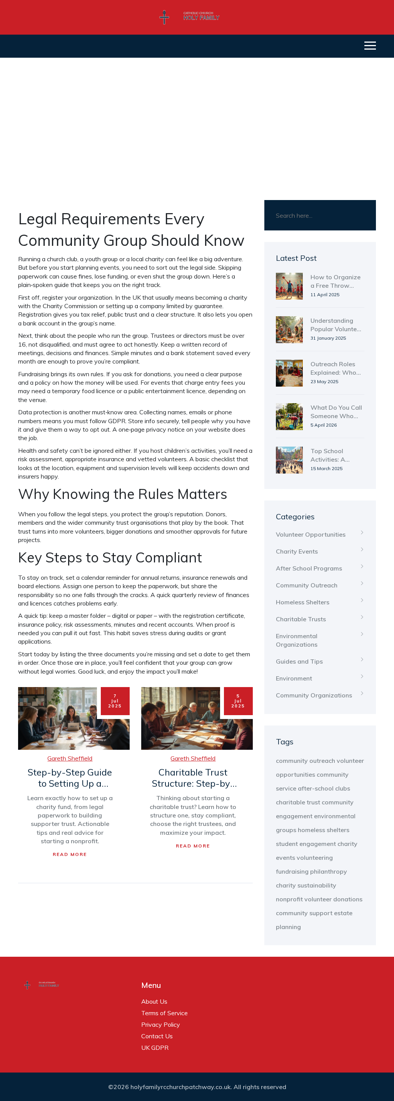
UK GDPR (155, 1047)
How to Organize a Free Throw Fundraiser (336, 281)
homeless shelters (323, 830)
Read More (70, 854)
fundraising (292, 871)
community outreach (305, 760)
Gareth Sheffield (69, 758)
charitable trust (298, 802)
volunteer (318, 899)
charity (286, 885)
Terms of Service (164, 1013)
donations (347, 899)
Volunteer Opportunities (311, 534)
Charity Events (297, 551)
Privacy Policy (160, 1024)
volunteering (315, 857)
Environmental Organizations (296, 640)
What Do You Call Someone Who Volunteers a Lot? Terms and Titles (336, 412)
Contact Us (157, 1036)
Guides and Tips (299, 661)
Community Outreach (306, 585)
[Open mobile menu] (370, 46)
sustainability (316, 885)
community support (304, 913)
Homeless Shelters (302, 602)
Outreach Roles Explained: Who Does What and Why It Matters (333, 368)
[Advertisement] (197, 115)
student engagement (306, 843)
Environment (294, 678)
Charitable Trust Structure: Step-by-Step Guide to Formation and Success (193, 778)
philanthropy (328, 871)
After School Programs (309, 568)
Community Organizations (314, 695)
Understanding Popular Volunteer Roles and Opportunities (336, 325)
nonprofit (289, 899)
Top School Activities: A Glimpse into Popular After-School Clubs (331, 455)
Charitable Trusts (301, 619)
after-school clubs (324, 788)
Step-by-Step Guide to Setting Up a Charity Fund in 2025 (70, 778)
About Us (154, 1001)
